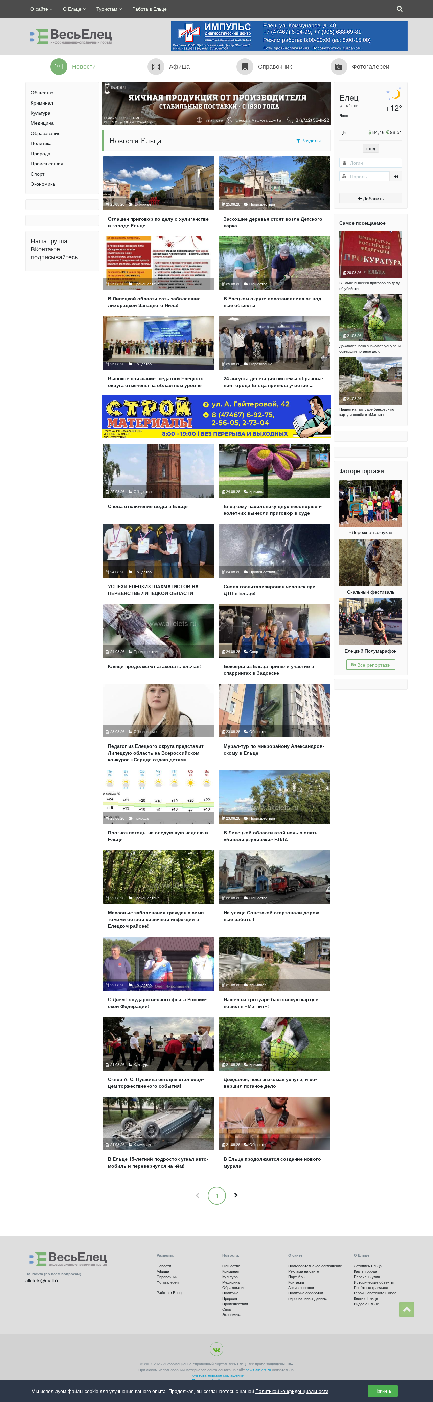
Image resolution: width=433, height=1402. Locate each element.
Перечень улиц (367, 1276)
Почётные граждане (371, 1287)
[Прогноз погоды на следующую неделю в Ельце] (158, 809)
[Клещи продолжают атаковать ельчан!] (158, 642)
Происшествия (47, 163)
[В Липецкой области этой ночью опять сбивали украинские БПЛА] (274, 809)
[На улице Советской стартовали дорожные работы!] (274, 892)
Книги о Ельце (366, 1298)
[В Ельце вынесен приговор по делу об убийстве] (370, 254)
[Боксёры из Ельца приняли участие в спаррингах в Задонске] (274, 642)
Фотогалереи (168, 1282)
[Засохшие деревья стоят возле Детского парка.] (274, 195)
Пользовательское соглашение (315, 1265)
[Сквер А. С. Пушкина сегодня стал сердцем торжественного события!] (158, 1055)
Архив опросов (301, 1287)
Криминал (42, 102)
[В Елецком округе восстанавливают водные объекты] (274, 275)
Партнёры (296, 1276)
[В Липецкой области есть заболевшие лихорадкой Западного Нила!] (158, 275)
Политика (41, 143)
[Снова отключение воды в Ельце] (158, 482)
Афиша (163, 1271)
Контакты (296, 1282)
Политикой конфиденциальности (291, 1391)
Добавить (373, 198)
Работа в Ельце (149, 8)
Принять (382, 1391)
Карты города (365, 1271)
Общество (42, 92)
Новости (164, 1265)
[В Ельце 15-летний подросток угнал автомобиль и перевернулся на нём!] (158, 1135)
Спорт (37, 173)
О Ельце (73, 8)
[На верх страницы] (406, 1309)
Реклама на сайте (303, 1271)
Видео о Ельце (366, 1303)
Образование (46, 133)
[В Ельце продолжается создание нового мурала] (274, 1135)
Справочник (167, 1276)
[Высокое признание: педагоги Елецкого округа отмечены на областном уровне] (158, 354)
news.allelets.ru (258, 1369)
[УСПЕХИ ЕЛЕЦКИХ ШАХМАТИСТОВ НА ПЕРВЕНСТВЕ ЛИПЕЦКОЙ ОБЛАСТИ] (158, 562)
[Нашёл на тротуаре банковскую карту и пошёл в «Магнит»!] (274, 975)
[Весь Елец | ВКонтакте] (216, 1349)
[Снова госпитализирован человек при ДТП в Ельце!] (274, 562)
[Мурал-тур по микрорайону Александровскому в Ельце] (274, 726)
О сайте (39, 8)
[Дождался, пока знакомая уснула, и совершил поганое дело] (274, 1055)
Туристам (107, 8)
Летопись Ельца (368, 1265)
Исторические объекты (374, 1282)
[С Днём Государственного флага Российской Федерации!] (158, 975)
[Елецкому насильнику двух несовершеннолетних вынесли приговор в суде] (274, 482)
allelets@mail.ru (42, 1280)
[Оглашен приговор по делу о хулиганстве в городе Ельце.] (158, 195)
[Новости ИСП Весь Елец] (68, 35)
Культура (40, 112)
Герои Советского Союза (375, 1292)
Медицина (42, 122)
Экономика (43, 183)
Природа (40, 153)
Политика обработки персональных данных (307, 1295)
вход (370, 148)
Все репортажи (373, 664)
